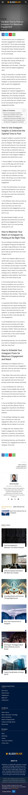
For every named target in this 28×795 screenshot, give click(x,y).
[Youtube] (19, 499)
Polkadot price (5, 695)
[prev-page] (3, 519)
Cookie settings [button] (6, 791)
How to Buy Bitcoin (6, 717)
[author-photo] (14, 481)
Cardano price (5, 700)
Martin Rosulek (14, 484)
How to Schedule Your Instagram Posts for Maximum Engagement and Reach (14, 121)
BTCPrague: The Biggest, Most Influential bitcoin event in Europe (13, 647)
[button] (2, 2)
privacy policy (14, 788)
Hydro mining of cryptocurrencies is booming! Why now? (21, 466)
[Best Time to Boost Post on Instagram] (5, 513)
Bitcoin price (5, 690)
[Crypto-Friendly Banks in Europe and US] (14, 664)
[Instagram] (9, 499)
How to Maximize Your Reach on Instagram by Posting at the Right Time (14, 117)
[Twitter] (6, 34)
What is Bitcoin (5, 712)
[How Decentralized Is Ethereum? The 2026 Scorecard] (14, 537)
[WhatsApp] (13, 34)
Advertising (4, 736)
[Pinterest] (10, 34)
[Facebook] (3, 34)
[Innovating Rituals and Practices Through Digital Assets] (14, 588)
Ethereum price (5, 693)
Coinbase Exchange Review (8, 722)
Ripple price (4, 697)
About (3, 733)
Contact (4, 738)
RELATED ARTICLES (7, 507)
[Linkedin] (12, 499)
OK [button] (13, 791)
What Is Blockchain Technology (9, 714)
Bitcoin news (5, 724)
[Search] (26, 2)
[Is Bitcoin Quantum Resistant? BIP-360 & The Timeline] (14, 563)
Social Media (3, 19)
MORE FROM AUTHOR (18, 507)
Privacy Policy (5, 743)
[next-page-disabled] (5, 519)
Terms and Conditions (7, 740)
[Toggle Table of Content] (23, 110)
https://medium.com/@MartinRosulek (14, 486)
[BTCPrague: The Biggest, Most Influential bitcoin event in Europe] (14, 639)
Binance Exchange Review (8, 719)
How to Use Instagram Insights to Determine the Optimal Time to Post (13, 113)
